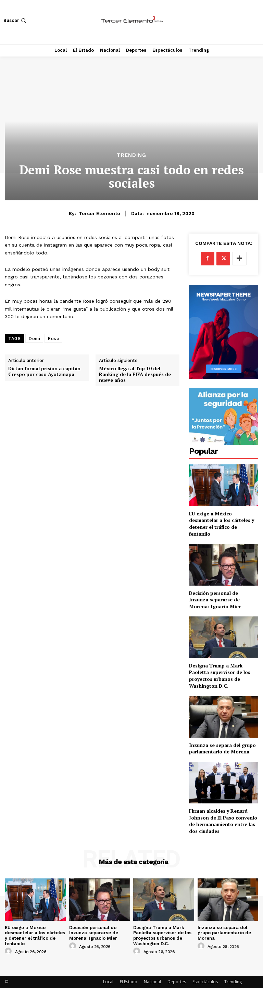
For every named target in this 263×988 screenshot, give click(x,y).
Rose (53, 338)
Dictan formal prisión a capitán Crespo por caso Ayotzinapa (44, 371)
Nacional (152, 982)
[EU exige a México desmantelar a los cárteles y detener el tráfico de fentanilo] (223, 485)
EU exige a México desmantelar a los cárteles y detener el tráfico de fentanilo (221, 523)
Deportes (176, 982)
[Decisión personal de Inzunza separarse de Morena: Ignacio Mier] (223, 564)
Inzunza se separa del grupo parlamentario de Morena (222, 748)
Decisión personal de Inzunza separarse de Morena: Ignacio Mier (215, 600)
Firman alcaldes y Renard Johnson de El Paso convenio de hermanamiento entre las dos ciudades (223, 821)
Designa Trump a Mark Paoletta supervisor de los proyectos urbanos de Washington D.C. (219, 675)
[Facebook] (207, 258)
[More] (239, 258)
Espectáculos (205, 982)
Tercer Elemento (99, 213)
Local (108, 982)
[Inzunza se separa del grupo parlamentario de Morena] (223, 716)
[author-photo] (9, 951)
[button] (15, 20)
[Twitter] (223, 258)
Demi (34, 338)
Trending (131, 155)
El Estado (128, 982)
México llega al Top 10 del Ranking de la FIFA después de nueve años (135, 374)
